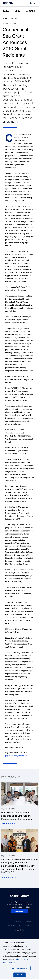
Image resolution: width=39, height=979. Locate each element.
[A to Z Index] (35, 3)
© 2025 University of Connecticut (19, 921)
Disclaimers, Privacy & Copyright (19, 925)
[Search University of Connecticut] (31, 3)
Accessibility (19, 930)
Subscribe (19, 911)
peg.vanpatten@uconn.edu (16, 756)
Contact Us (13, 907)
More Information (19, 968)
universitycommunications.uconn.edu (19, 904)
